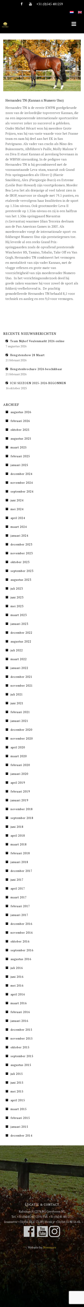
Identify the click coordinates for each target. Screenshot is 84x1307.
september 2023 (22, 571)
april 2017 (18, 888)
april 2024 (18, 518)
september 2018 (22, 818)
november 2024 (22, 483)
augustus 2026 (21, 412)
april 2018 (18, 835)
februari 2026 (20, 421)
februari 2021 (20, 712)
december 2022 (21, 633)
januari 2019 (19, 800)
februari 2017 (20, 906)
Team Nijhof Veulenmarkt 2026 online (37, 341)
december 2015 (21, 1030)
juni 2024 (17, 500)
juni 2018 (17, 827)
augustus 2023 (21, 580)
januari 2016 (19, 1021)
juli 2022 (17, 650)
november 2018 (22, 809)
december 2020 (21, 730)
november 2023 (22, 553)
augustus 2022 (21, 641)
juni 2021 (17, 703)
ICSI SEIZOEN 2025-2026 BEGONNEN (38, 383)
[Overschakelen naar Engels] (80, 10)
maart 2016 (19, 1003)
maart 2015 (19, 1109)
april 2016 (18, 994)
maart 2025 (19, 447)
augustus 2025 (21, 438)
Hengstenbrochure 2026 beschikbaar (36, 369)
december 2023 (21, 544)
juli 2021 (17, 694)
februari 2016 (20, 1012)
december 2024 (21, 474)
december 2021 (21, 677)
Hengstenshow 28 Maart (27, 355)
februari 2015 (20, 1118)
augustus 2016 (21, 959)
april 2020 (18, 747)
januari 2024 (19, 536)
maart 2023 (19, 615)
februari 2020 (20, 765)
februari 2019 (20, 791)
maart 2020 (19, 756)
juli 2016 (17, 968)
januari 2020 (19, 774)
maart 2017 (19, 897)
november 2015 (22, 1038)
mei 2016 (17, 985)
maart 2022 (19, 659)
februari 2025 (20, 456)
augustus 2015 (21, 1065)
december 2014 (21, 1135)
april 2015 (18, 1100)
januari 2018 (19, 862)
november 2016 (22, 933)
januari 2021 (19, 721)
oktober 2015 (20, 1047)
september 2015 (22, 1056)
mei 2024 (17, 509)
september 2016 (22, 950)
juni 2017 (17, 880)
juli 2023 (17, 588)
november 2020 (22, 738)
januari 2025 (19, 465)
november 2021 (22, 685)
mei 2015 (17, 1091)
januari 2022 (19, 668)
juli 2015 (17, 1074)
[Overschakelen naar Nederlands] (72, 10)
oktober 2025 (20, 430)
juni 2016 (17, 977)
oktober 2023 (20, 562)
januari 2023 (19, 624)
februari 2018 (20, 853)
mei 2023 (17, 606)
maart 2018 (19, 844)
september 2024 (22, 491)
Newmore (49, 1247)
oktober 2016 (20, 941)
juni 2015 (17, 1083)
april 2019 (18, 783)
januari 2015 (19, 1127)
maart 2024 (19, 527)
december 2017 (21, 871)
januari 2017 (19, 915)
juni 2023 (17, 597)
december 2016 (21, 924)
